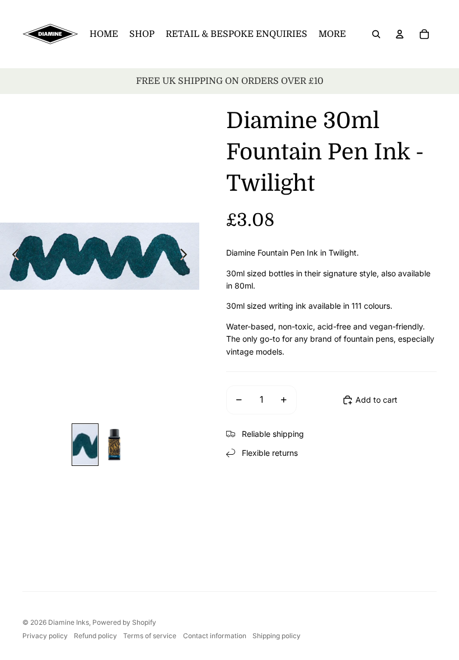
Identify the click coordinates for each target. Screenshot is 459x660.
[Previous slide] (12, 256)
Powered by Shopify (124, 622)
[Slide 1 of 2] (85, 445)
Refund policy (95, 635)
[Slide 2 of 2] (114, 445)
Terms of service (149, 635)
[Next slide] (186, 256)
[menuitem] (332, 34)
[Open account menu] (399, 34)
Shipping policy (276, 635)
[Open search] (376, 34)
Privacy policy (45, 635)
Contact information (214, 635)
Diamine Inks (68, 622)
